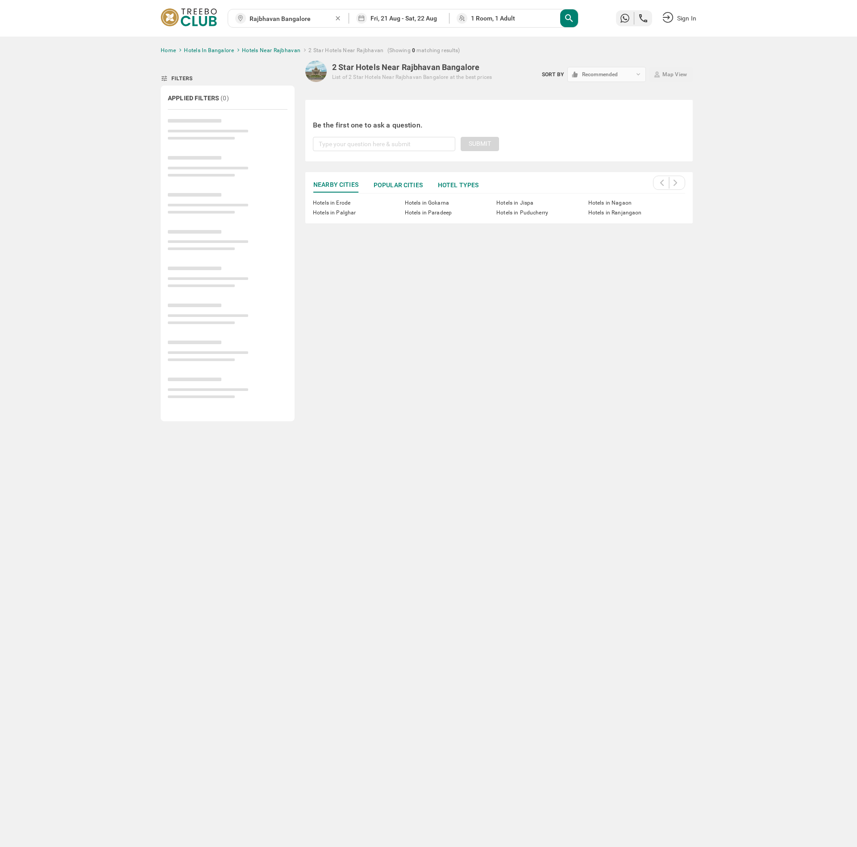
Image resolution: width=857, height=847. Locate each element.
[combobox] (292, 19)
